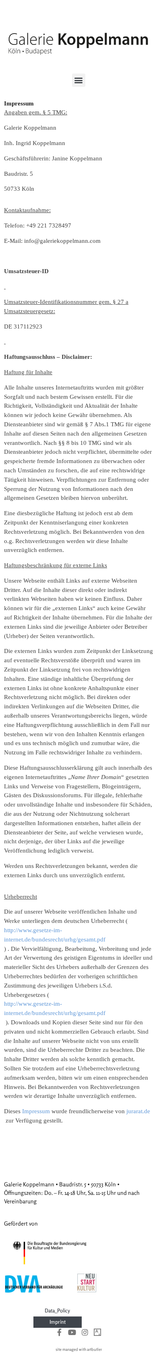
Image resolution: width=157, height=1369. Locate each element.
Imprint (58, 1321)
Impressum (36, 1111)
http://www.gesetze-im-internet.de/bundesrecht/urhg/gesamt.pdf (54, 935)
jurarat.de (138, 1111)
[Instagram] (85, 1332)
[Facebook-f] (59, 1332)
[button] (78, 80)
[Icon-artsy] (97, 1332)
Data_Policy (57, 1310)
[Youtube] (72, 1332)
